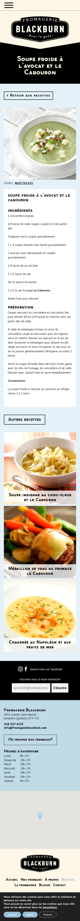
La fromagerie (25, 885)
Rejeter (30, 914)
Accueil (12, 879)
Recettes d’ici (24, 183)
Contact (59, 885)
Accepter (12, 914)
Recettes (68, 879)
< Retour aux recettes (28, 95)
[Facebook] (25, 670)
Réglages (48, 914)
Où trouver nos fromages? (30, 739)
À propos (52, 879)
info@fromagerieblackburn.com (25, 728)
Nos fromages (31, 879)
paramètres (50, 907)
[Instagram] (20, 670)
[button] (40, 816)
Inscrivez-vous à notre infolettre (40, 679)
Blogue (44, 885)
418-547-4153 (13, 724)
